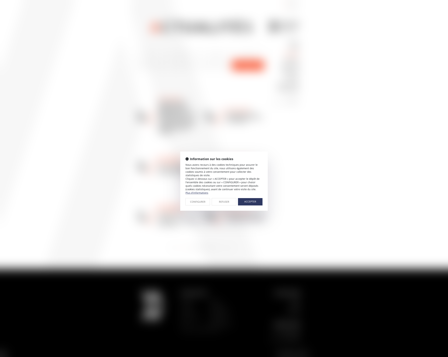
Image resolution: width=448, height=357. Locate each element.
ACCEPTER (250, 201)
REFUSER (224, 201)
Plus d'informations (197, 192)
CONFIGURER (197, 201)
